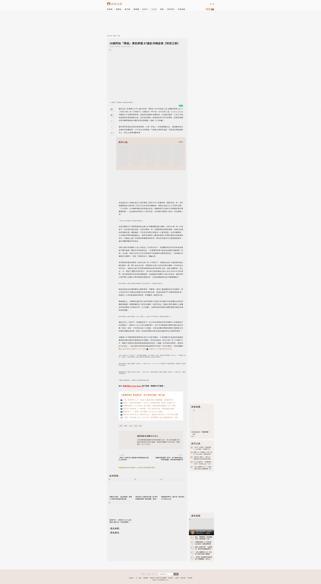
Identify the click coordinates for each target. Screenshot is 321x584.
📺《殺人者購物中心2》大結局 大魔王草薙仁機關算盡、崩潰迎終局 (146, 400)
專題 (162, 9)
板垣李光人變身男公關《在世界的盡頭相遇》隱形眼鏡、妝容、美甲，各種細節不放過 (146, 499)
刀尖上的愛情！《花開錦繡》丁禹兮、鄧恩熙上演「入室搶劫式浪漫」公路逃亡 (203, 463)
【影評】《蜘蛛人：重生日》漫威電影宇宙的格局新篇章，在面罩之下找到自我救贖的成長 (203, 458)
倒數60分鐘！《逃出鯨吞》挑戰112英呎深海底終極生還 (121, 498)
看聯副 (118, 9)
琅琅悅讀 (109, 35)
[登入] (210, 4)
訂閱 (176, 574)
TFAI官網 (146, 444)
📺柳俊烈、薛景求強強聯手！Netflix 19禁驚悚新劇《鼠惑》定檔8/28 (147, 403)
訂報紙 (177, 578)
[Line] (112, 115)
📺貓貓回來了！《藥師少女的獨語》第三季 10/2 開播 (141, 411)
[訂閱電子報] (209, 9)
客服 (140, 578)
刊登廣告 (131, 578)
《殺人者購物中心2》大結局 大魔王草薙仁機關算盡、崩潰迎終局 (203, 468)
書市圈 (127, 9)
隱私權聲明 (163, 578)
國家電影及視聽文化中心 (127, 46)
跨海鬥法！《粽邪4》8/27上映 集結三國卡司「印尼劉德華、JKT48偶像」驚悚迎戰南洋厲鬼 (121, 522)
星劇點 (154, 9)
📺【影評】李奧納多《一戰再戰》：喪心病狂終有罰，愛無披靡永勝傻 (147, 408)
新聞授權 (145, 578)
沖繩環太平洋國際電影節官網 (160, 349)
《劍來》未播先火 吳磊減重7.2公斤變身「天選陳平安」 (202, 448)
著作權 (157, 578)
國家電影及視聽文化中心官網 (134, 349)
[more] (180, 142)
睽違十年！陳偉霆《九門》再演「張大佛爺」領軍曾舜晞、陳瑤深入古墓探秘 (203, 453)
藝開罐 (136, 9)
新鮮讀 (110, 9)
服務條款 (152, 578)
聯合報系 (170, 578)
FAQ (137, 578)
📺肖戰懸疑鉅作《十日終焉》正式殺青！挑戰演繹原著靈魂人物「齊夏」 (148, 405)
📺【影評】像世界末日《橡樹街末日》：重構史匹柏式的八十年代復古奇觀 (149, 414)
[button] (112, 121)
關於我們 (183, 578)
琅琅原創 (171, 9)
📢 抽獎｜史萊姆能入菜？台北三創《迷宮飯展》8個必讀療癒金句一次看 (149, 417)
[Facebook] (112, 109)
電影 (119, 35)
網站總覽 (190, 578)
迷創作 (145, 9)
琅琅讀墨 (181, 9)
